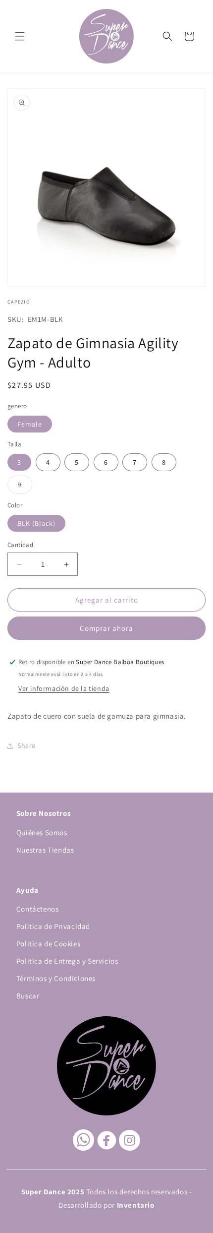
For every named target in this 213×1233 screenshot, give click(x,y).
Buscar (28, 995)
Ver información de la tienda (63, 688)
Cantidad (20, 545)
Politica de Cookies (48, 943)
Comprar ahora (106, 628)
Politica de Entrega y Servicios (67, 961)
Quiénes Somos (41, 832)
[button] (20, 36)
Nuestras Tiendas (45, 850)
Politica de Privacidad (53, 926)
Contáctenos (37, 909)
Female (29, 424)
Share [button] (26, 745)
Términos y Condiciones (56, 978)
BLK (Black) (36, 523)
